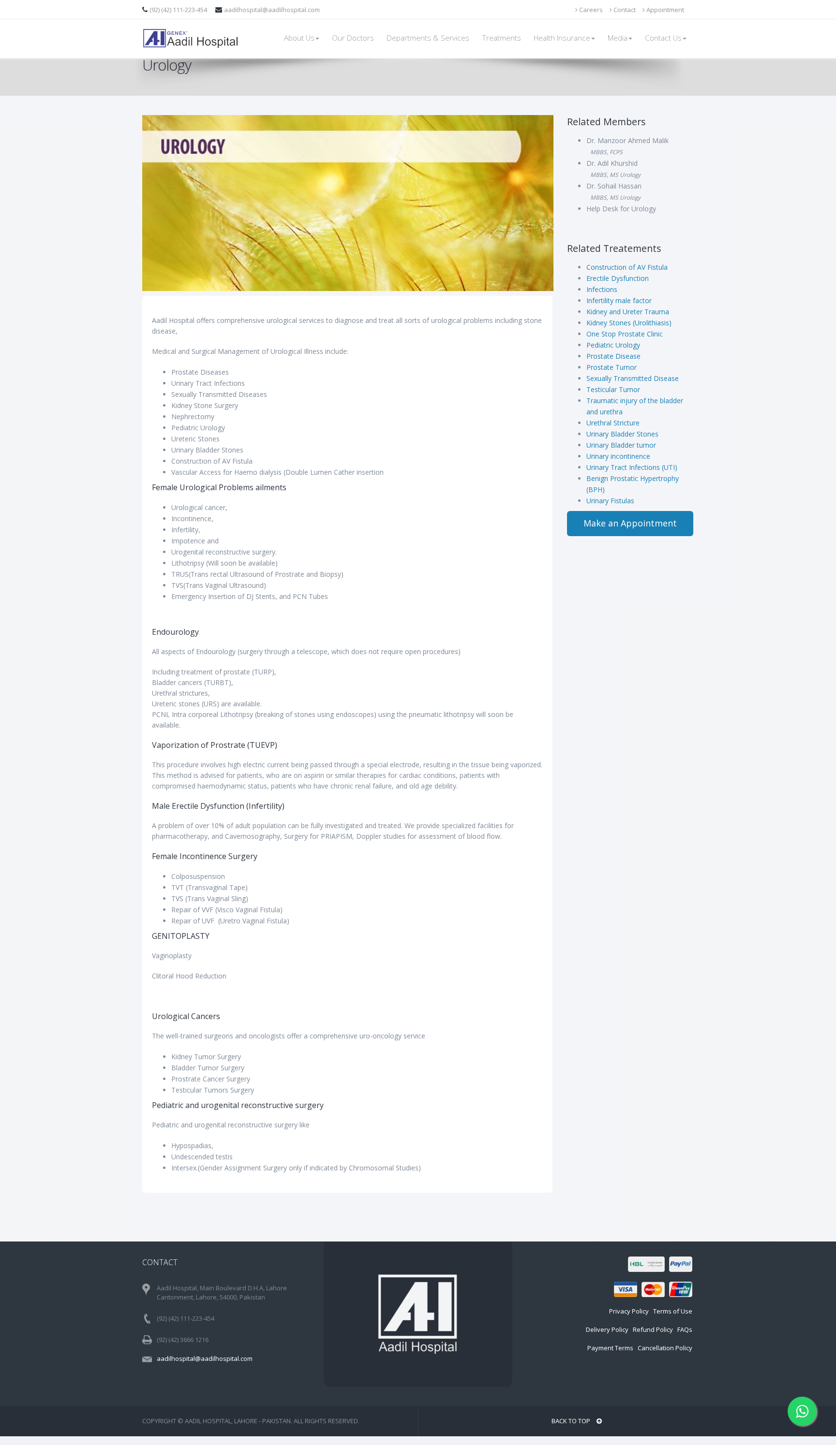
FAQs (684, 1329)
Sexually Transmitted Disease (632, 378)
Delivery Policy (607, 1329)
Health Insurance (562, 38)
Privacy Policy (629, 1311)
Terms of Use (672, 1311)
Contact (624, 9)
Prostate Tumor (611, 367)
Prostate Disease (613, 356)
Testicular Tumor (613, 389)
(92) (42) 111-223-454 (179, 9)
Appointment (664, 9)
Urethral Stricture (613, 422)
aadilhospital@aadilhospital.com (272, 9)
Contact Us (663, 38)
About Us (299, 38)
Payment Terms (610, 1347)
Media (617, 38)
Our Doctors (353, 38)
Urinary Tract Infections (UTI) (631, 467)
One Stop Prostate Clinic (624, 333)
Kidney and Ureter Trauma (627, 311)
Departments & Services (428, 38)
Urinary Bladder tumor (621, 445)
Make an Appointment (630, 523)
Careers (590, 9)
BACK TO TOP (572, 1420)
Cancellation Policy (665, 1347)
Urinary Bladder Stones (622, 433)
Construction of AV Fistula (627, 267)
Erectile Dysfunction (617, 278)
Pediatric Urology (613, 345)
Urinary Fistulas (610, 500)
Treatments (501, 38)
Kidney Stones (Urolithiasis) (629, 322)
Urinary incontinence (618, 456)
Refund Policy (653, 1329)
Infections (601, 289)
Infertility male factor (619, 300)
